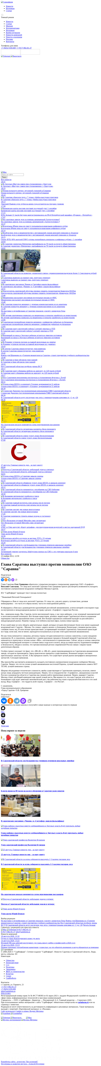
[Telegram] (6, 56)
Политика (10, 967)
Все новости (6, 180)
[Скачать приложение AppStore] (11, 54)
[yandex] (11, 1020)
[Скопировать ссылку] (16, 579)
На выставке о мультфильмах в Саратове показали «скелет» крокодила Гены (33, 921)
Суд (7, 965)
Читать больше (89, 925)
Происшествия (12, 963)
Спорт (8, 976)
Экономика (10, 969)
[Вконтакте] (16, 56)
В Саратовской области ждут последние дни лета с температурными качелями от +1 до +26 (44, 925)
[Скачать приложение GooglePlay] (30, 54)
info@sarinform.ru (23, 932)
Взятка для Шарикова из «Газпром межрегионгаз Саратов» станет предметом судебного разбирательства (48, 922)
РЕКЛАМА (6, 993)
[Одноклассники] (50, 170)
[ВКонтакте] (2, 579)
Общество (5, 558)
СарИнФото (11, 978)
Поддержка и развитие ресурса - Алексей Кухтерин (22, 1064)
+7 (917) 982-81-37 (24, 48)
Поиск (4, 177)
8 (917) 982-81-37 (24, 930)
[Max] (4, 172)
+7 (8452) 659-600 (8, 48)
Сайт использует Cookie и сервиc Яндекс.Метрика (22, 1011)
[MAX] (12, 579)
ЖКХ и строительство (15, 971)
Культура (9, 974)
